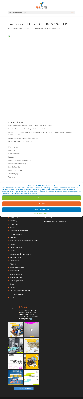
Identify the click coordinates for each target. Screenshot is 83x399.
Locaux (12, 251)
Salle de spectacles (16, 281)
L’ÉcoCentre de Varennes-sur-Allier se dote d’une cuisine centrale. (31, 126)
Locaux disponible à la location (20, 254)
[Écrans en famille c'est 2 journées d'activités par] (15, 377)
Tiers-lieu (11, 174)
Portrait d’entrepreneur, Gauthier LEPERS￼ (23, 138)
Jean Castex (12, 167)
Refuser (42, 204)
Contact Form (15, 217)
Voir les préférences (41, 210)
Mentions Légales (16, 257)
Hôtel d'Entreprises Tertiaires (18, 160)
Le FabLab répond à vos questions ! (20, 141)
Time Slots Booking (17, 294)
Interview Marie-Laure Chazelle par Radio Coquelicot (26, 129)
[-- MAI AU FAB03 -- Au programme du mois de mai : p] (31, 377)
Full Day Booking (16, 234)
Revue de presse (58, 28)
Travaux (11, 177)
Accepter (41, 198)
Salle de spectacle (16, 277)
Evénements (12, 154)
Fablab (10, 157)
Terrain (12, 287)
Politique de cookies (40, 214)
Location (13, 244)
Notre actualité (15, 261)
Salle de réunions (16, 274)
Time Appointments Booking (20, 291)
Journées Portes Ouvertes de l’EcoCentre (24, 241)
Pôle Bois (13, 264)
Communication (16, 28)
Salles (12, 284)
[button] (80, 185)
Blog (10, 150)
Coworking (13, 221)
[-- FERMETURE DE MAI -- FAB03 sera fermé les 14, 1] (15, 345)
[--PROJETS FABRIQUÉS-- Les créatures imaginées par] (15, 329)
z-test (12, 297)
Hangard (13, 237)
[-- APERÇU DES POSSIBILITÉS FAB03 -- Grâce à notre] (31, 329)
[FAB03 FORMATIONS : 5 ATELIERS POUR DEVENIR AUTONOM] (15, 361)
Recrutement (14, 271)
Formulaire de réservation (19, 231)
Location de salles (16, 247)
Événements (14, 224)
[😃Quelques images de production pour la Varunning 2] (31, 345)
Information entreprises (43, 28)
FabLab (12, 227)
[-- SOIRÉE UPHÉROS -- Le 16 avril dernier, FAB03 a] (31, 361)
